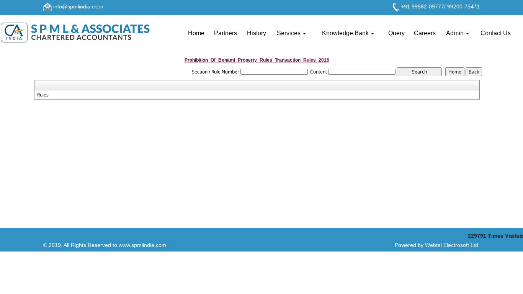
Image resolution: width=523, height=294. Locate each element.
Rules (43, 95)
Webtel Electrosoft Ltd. (452, 245)
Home (196, 33)
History (256, 33)
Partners (225, 33)
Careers (425, 33)
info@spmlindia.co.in (78, 6)
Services (289, 33)
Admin (455, 33)
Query (396, 33)
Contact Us (496, 33)
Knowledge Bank (346, 33)
